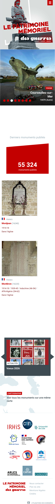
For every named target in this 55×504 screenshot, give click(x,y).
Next (52, 357)
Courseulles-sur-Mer (41, 95)
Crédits (32, 493)
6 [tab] (22, 100)
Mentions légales (37, 490)
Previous (2, 357)
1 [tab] (4, 100)
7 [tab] (26, 100)
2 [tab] (7, 100)
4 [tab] (15, 100)
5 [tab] (18, 100)
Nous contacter (36, 483)
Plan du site (34, 486)
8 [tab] (29, 100)
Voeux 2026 (13, 368)
